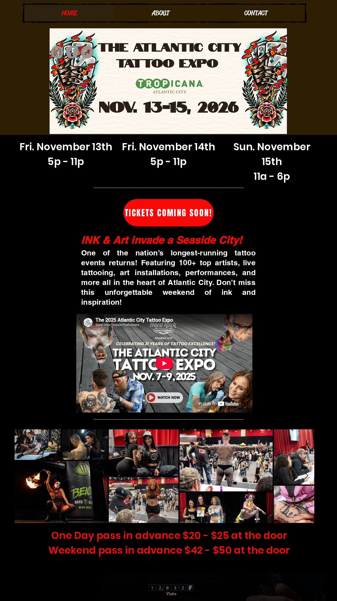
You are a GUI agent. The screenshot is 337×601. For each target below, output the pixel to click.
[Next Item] (306, 476)
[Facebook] (72, 52)
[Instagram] (57, 52)
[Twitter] (87, 52)
